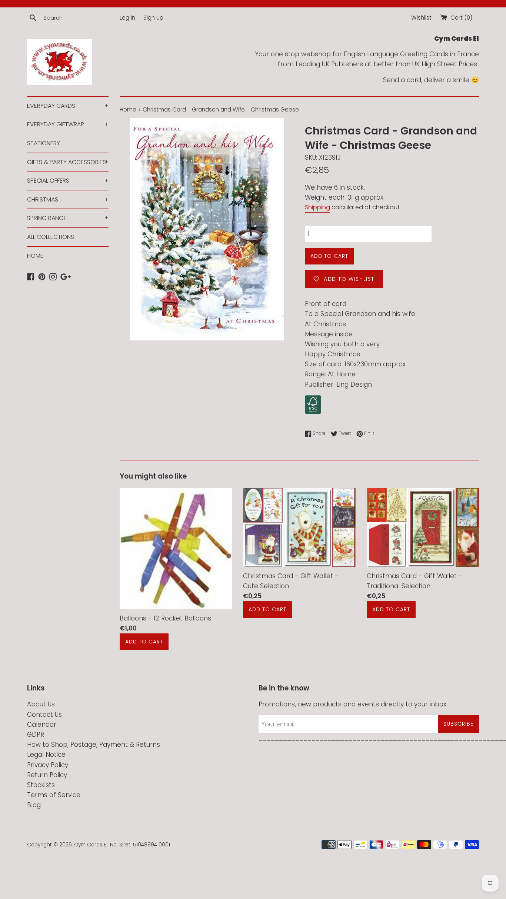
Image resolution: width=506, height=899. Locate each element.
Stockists (41, 784)
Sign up (153, 17)
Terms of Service (53, 794)
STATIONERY (43, 143)
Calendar (41, 724)
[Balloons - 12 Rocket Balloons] (176, 549)
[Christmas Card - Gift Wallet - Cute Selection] (299, 527)
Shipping (317, 207)
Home (128, 109)
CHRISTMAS (68, 199)
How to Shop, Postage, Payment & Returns (93, 744)
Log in (127, 17)
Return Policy (47, 774)
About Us (41, 704)
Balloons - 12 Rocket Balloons (165, 617)
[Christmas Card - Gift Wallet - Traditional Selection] (423, 527)
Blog (34, 804)
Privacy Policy (47, 764)
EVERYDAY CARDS (68, 105)
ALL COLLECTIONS (50, 237)
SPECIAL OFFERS (68, 180)
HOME (35, 256)
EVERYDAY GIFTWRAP (68, 124)
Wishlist (421, 17)
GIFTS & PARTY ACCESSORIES (68, 162)
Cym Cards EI (90, 844)
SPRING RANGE (68, 218)
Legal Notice (46, 754)
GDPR (35, 734)
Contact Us (44, 714)
